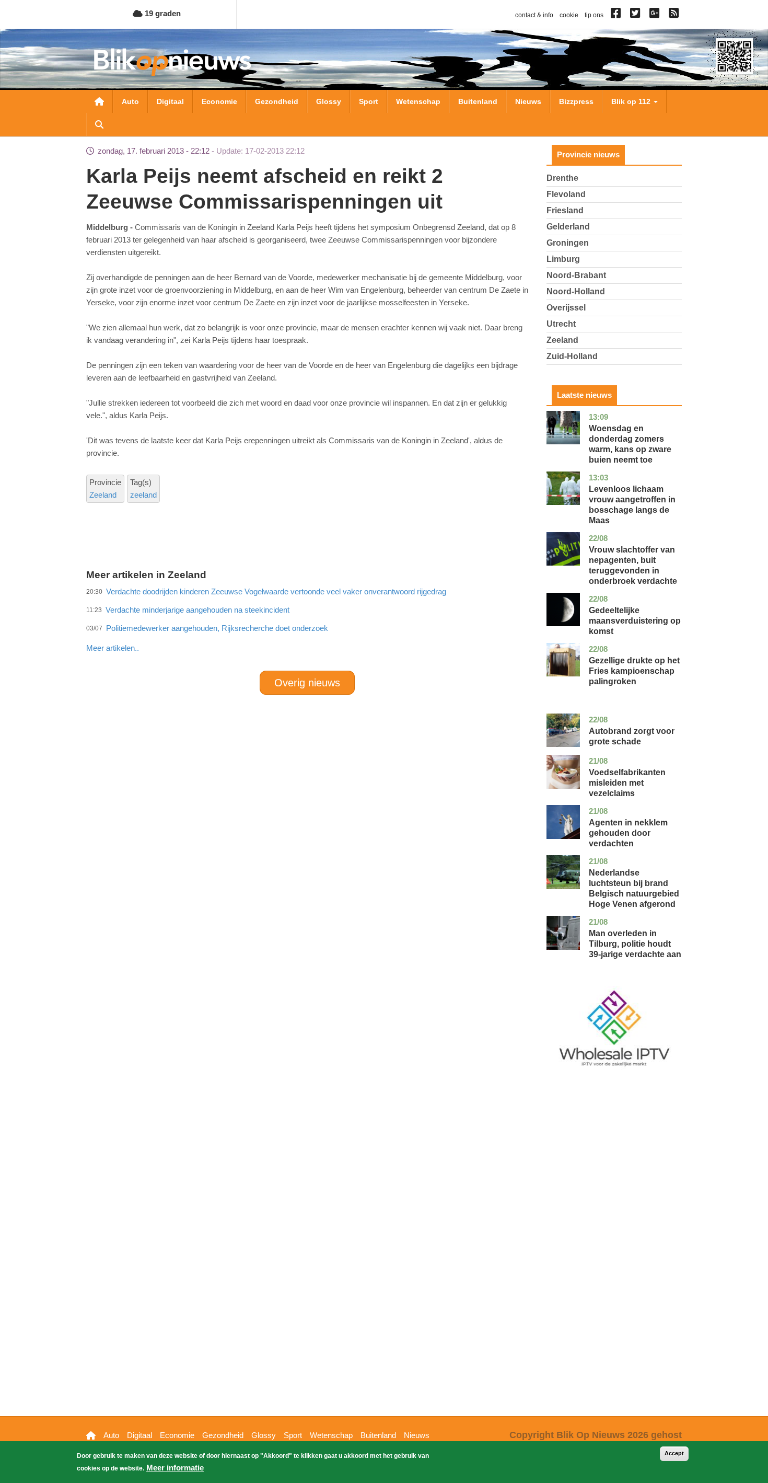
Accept (674, 1453)
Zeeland (103, 494)
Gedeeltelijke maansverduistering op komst (635, 621)
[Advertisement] (307, 625)
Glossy (328, 101)
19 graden (162, 13)
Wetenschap (418, 101)
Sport (368, 101)
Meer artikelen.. (112, 647)
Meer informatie (175, 1467)
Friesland (565, 210)
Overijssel (566, 307)
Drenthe (562, 178)
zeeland (143, 494)
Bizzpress (576, 101)
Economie (219, 101)
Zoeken (99, 124)
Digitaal (170, 101)
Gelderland (568, 226)
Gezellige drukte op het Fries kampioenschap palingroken (634, 671)
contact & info (534, 15)
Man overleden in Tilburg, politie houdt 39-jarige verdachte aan (635, 944)
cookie (569, 15)
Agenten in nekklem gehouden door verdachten (628, 833)
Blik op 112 (632, 101)
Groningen (567, 242)
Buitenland (477, 101)
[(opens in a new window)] (617, 15)
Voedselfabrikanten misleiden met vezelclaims (627, 783)
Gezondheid (276, 101)
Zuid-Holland (572, 356)
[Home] (172, 62)
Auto (130, 101)
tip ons (594, 15)
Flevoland (566, 194)
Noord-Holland (575, 291)
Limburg (563, 259)
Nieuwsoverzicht (99, 101)
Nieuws (528, 101)
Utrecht (561, 323)
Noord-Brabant (576, 275)
